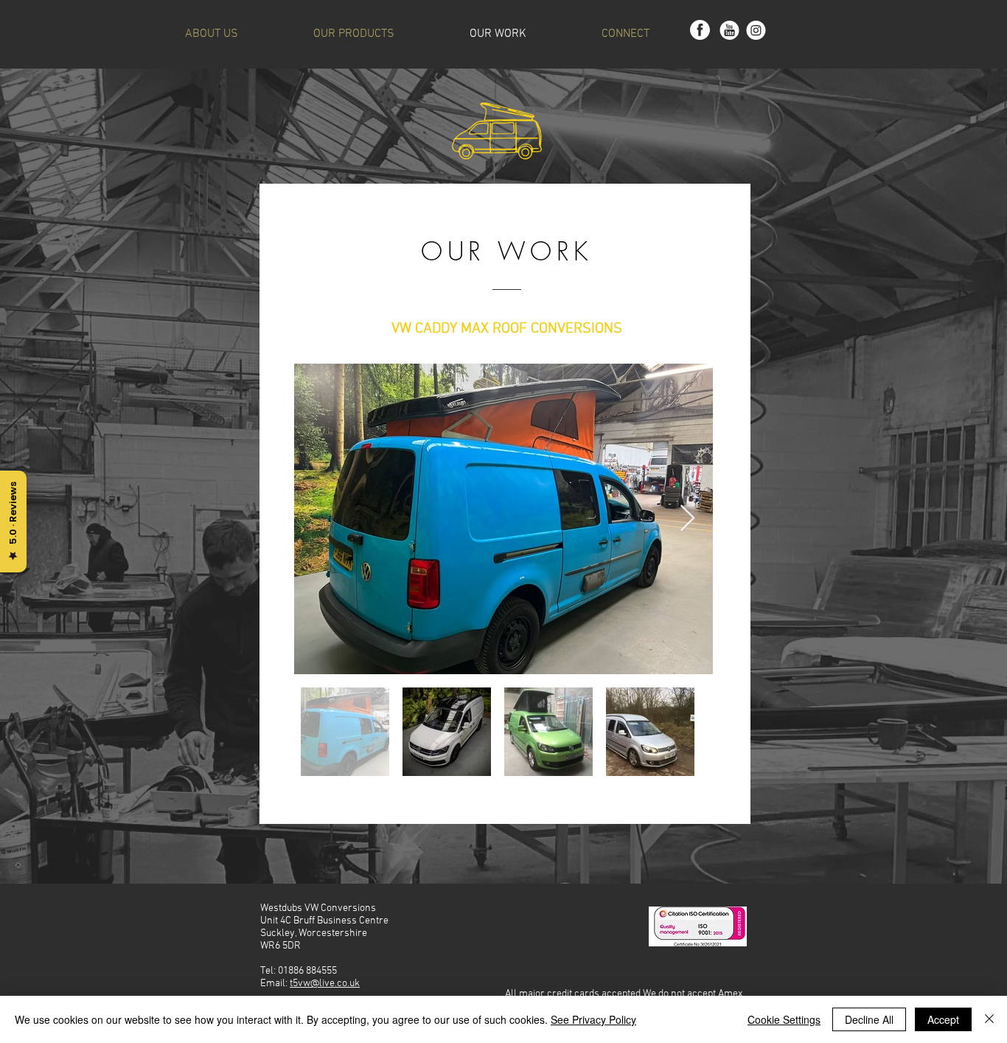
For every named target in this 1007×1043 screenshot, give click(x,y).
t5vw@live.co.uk (325, 983)
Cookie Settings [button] (784, 1019)
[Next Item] (687, 519)
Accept (943, 1019)
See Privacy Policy (593, 1019)
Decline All (869, 1019)
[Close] (989, 1019)
